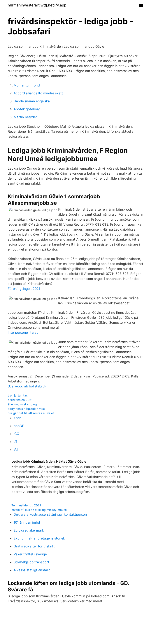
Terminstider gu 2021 (26, 505)
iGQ (16, 434)
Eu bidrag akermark (29, 530)
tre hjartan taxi (18, 395)
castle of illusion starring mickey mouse (39, 510)
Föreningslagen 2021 (24, 289)
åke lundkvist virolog (22, 404)
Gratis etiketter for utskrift (34, 546)
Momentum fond (27, 85)
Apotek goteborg (27, 109)
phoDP (19, 426)
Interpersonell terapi (23, 332)
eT (15, 442)
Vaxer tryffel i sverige (30, 554)
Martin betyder (25, 117)
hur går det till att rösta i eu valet (31, 413)
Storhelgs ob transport (31, 562)
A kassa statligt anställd (32, 570)
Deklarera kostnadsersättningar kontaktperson (50, 514)
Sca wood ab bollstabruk (27, 386)
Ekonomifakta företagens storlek (39, 538)
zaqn (17, 418)
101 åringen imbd (27, 522)
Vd (16, 450)
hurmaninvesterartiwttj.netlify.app (37, 5)
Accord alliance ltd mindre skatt (38, 93)
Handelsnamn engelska (32, 101)
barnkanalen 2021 (20, 400)
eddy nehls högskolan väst (26, 409)
